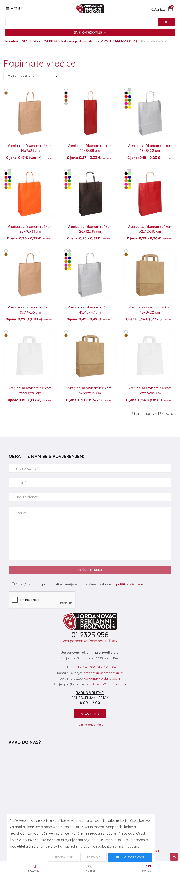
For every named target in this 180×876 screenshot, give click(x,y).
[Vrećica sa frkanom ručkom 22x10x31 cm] (30, 170)
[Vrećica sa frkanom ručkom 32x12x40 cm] (150, 170)
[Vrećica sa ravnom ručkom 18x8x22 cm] (150, 251)
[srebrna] (66, 103)
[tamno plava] (129, 96)
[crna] (66, 93)
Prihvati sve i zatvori (129, 857)
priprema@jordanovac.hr (108, 684)
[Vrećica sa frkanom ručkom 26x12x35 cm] (90, 170)
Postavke (93, 857)
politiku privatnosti (131, 584)
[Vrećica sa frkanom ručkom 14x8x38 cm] (90, 90)
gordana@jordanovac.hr (102, 678)
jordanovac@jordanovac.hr (103, 673)
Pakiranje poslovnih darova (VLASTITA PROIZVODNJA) (99, 41)
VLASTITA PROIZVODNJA (39, 41)
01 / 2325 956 (85, 667)
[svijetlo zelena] (129, 93)
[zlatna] (129, 103)
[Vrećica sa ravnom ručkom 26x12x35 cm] (90, 332)
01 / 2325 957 (106, 667)
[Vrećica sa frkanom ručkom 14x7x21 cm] (30, 90)
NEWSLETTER (90, 714)
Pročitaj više (63, 857)
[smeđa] (6, 93)
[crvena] (66, 96)
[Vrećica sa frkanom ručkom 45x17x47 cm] (90, 251)
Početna (11, 41)
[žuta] (129, 107)
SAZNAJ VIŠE (30, 143)
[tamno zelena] (129, 100)
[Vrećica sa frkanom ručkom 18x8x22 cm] (150, 90)
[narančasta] (126, 100)
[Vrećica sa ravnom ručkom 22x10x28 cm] (30, 332)
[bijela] (6, 89)
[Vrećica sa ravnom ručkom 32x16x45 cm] (150, 332)
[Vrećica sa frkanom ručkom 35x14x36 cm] (30, 251)
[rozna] (126, 103)
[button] (162, 9)
